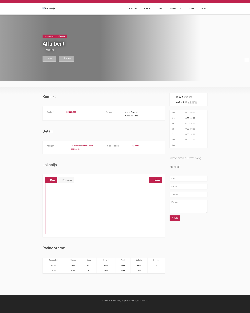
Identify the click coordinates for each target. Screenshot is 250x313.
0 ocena (192, 101)
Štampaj (67, 58)
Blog (192, 9)
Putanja (157, 180)
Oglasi (161, 9)
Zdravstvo (75, 146)
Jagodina (50, 50)
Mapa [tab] (52, 180)
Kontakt (203, 9)
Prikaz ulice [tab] (67, 180)
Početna (133, 9)
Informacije (175, 9)
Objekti (146, 9)
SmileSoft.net (143, 300)
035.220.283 (71, 112)
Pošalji (175, 218)
